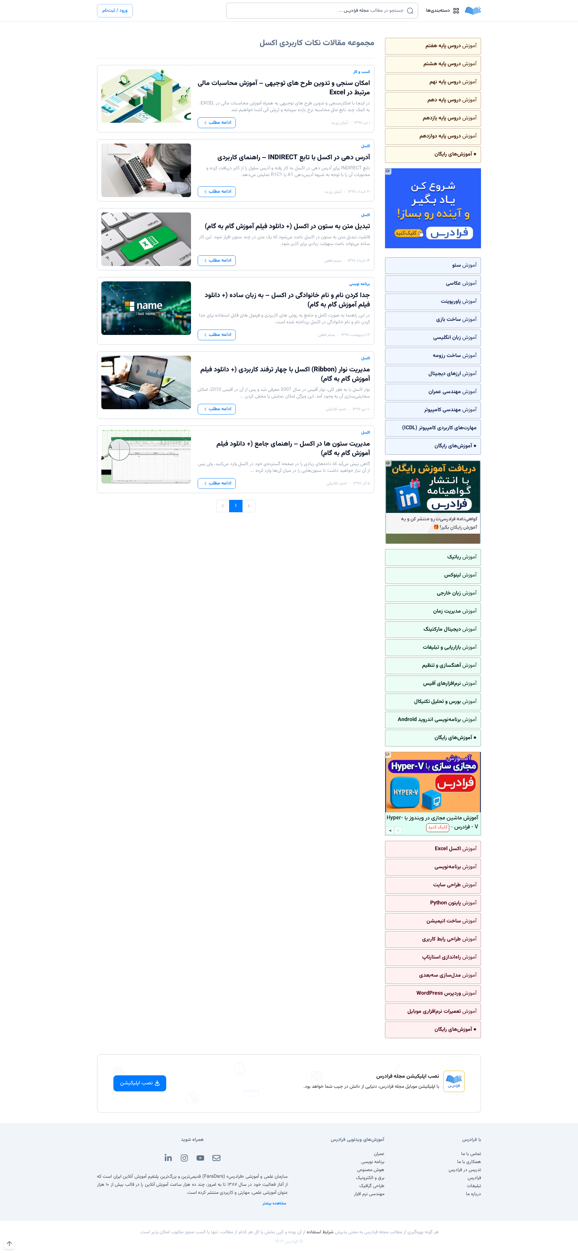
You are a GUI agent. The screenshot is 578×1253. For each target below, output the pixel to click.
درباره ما (473, 1194)
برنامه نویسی (359, 284)
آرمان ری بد (339, 122)
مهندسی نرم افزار (369, 1194)
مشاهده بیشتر (274, 1203)
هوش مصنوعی (370, 1170)
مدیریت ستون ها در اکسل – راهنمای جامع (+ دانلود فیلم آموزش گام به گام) (293, 449)
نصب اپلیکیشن (136, 1083)
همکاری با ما (469, 1162)
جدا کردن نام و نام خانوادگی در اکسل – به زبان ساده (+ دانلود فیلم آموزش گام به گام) (287, 300)
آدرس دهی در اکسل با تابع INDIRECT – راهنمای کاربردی (293, 157)
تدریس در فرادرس (465, 1170)
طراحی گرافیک (371, 1186)
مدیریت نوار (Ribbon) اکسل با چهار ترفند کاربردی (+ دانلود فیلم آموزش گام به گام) (285, 374)
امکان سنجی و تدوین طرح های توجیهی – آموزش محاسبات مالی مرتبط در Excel (284, 88)
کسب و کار (361, 72)
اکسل (365, 146)
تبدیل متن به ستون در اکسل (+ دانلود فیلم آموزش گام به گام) (287, 226)
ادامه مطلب (220, 122)
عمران (379, 1154)
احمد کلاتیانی (336, 409)
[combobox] (318, 10)
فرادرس (474, 1178)
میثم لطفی (332, 260)
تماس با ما (471, 1154)
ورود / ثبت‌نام (114, 10)
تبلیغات (474, 1186)
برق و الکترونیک (370, 1178)
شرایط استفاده (320, 1232)
